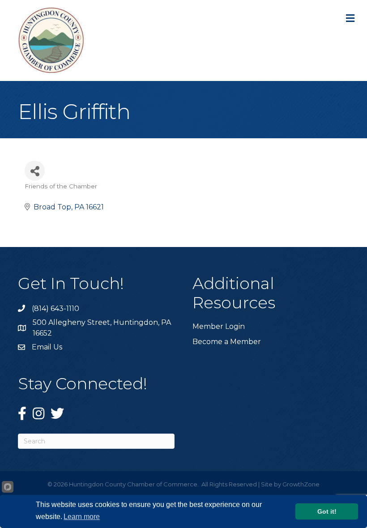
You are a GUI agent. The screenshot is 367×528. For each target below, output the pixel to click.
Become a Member (226, 341)
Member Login (218, 326)
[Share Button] (35, 171)
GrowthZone (301, 484)
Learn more (82, 516)
